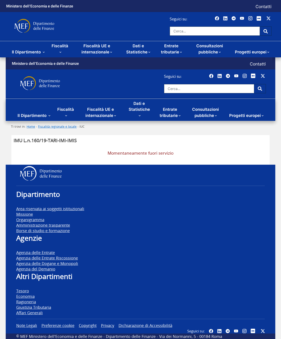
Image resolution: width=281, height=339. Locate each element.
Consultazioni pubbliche (209, 48)
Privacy (107, 325)
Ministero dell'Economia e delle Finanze (39, 6)
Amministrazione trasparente (43, 225)
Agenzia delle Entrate (35, 252)
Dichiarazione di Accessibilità (145, 325)
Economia (25, 296)
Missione (24, 214)
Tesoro (22, 290)
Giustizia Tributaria (33, 307)
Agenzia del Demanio (35, 269)
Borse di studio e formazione (43, 230)
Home (31, 126)
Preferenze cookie (57, 325)
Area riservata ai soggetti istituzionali (50, 208)
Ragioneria (26, 301)
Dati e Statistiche (137, 48)
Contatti (264, 6)
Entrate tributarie (170, 48)
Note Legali (26, 325)
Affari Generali (29, 312)
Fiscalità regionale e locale (57, 126)
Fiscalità (60, 45)
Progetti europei (251, 51)
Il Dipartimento (27, 51)
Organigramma (30, 219)
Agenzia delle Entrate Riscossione (47, 258)
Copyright (88, 325)
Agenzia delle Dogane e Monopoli (47, 263)
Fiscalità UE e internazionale (95, 48)
